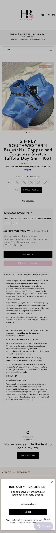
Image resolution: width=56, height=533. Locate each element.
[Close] (51, 482)
